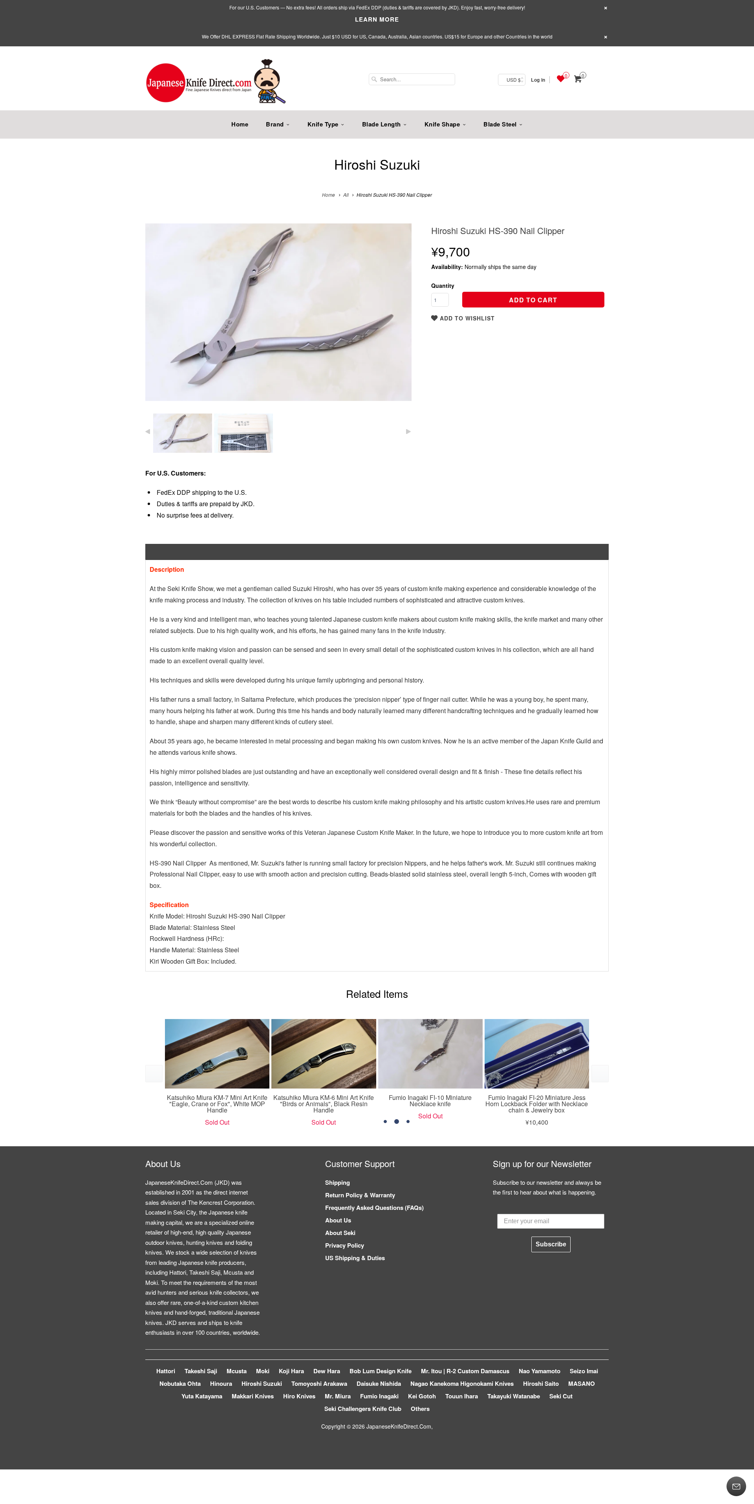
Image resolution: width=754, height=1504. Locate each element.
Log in (538, 79)
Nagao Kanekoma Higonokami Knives (462, 1383)
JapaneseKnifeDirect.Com (398, 1426)
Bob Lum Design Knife (381, 1371)
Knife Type (323, 124)
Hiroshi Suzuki (377, 164)
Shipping (337, 1182)
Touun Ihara (461, 1396)
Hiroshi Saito (541, 1383)
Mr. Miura (338, 1396)
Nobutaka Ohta (180, 1383)
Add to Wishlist (466, 318)
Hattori (165, 1371)
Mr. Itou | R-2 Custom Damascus (465, 1371)
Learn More (377, 19)
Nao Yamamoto (539, 1371)
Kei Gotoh (422, 1396)
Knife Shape (442, 124)
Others (420, 1408)
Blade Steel (500, 124)
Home (239, 124)
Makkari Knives (253, 1396)
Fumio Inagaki (379, 1396)
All (346, 194)
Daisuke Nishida (379, 1383)
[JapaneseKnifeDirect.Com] (216, 82)
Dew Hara (326, 1371)
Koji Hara (291, 1371)
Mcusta (237, 1371)
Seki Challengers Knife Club (362, 1408)
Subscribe (551, 1244)
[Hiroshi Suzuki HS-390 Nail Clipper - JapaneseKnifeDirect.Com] (278, 312)
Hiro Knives (299, 1396)
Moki (262, 1371)
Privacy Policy (344, 1245)
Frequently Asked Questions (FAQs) (374, 1207)
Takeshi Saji (201, 1371)
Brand (275, 124)
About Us (338, 1220)
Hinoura (221, 1383)
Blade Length (381, 124)
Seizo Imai (584, 1371)
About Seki (340, 1232)
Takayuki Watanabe (513, 1396)
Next (397, 317)
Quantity (442, 285)
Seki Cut (561, 1396)
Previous (159, 317)
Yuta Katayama (201, 1396)
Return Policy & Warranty (360, 1195)
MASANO (581, 1383)
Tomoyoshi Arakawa (319, 1383)
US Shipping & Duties (355, 1257)
